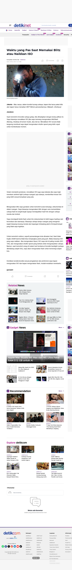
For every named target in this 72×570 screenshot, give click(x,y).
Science (55, 30)
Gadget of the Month (38, 34)
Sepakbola (28, 549)
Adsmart (52, 540)
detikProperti (29, 554)
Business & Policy (46, 30)
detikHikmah (40, 551)
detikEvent (52, 542)
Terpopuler (25, 34)
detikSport (28, 547)
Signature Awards (54, 545)
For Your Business (54, 558)
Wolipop (39, 542)
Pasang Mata (53, 538)
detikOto (28, 551)
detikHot (28, 545)
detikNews (28, 535)
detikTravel (39, 535)
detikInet (28, 542)
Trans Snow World (54, 547)
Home (10, 30)
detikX (38, 545)
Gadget (24, 30)
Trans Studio (53, 549)
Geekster (59, 34)
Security (66, 34)
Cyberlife (17, 30)
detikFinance (29, 540)
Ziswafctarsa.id (53, 554)
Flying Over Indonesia (55, 556)
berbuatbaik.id (53, 535)
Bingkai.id (52, 551)
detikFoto (39, 549)
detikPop (39, 554)
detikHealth (39, 540)
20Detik (38, 547)
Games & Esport (34, 29)
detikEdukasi (29, 538)
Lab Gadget (51, 34)
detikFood (39, 538)
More (60, 327)
